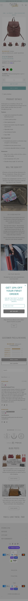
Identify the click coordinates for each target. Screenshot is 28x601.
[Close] (25, 285)
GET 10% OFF (14, 311)
